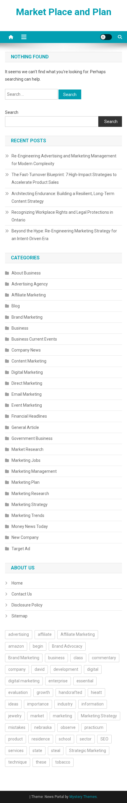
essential (84, 681)
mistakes (16, 727)
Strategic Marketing (87, 750)
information (93, 704)
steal (55, 750)
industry (65, 704)
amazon (16, 646)
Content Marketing (29, 361)
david (40, 669)
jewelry (15, 715)
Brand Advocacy (67, 646)
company (17, 669)
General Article (25, 427)
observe (68, 727)
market (37, 715)
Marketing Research (30, 493)
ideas (13, 704)
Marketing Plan (26, 482)
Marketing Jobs (26, 460)
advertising (18, 634)
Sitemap (19, 616)
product (15, 739)
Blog (16, 306)
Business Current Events (34, 339)
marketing (62, 715)
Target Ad (21, 548)
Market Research (27, 449)
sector (86, 739)
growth (43, 692)
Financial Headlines (29, 416)
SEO (104, 739)
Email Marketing (27, 394)
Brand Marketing (27, 317)
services (16, 750)
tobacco (62, 762)
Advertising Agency (30, 284)
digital (92, 669)
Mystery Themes (83, 797)
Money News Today (30, 526)
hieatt (96, 692)
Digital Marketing (27, 372)
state (37, 750)
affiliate (45, 634)
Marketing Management (34, 471)
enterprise (58, 681)
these (41, 762)
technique (17, 762)
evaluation (18, 692)
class (78, 657)
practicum (93, 727)
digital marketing (24, 681)
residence (41, 739)
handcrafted (70, 692)
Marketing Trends (28, 515)
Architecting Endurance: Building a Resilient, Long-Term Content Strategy (63, 197)
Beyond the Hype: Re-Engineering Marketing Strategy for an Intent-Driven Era (64, 235)
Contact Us (22, 594)
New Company (25, 537)
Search (11, 112)
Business (20, 328)
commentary (104, 657)
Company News (26, 350)
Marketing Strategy (30, 504)
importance (38, 704)
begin (38, 646)
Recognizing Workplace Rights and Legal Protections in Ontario (62, 216)
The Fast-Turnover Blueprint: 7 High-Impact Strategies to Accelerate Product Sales (64, 178)
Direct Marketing (27, 383)
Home (17, 583)
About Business (26, 273)
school (65, 739)
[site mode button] (106, 37)
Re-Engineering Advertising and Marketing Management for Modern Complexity (64, 160)
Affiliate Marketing (29, 295)
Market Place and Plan (63, 11)
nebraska (43, 727)
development (65, 669)
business (56, 657)
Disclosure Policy (27, 605)
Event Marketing (27, 405)
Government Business (32, 438)
